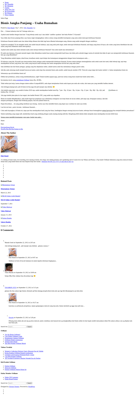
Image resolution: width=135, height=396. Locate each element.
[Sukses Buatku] (6, 218)
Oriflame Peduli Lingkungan (14, 340)
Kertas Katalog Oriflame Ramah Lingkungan (19, 353)
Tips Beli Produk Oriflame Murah (15, 343)
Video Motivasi (6, 211)
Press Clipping (9, 15)
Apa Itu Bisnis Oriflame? (12, 334)
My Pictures (8, 13)
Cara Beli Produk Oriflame (13, 356)
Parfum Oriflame (10, 366)
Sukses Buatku (6, 222)
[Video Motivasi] (6, 207)
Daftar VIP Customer (11, 377)
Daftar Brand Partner (11, 379)
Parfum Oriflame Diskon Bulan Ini (15, 369)
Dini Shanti (10, 28)
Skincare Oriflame (10, 368)
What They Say (10, 9)
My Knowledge (10, 11)
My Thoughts (9, 4)
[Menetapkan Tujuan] (8, 185)
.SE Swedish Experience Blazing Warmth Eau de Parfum (22, 358)
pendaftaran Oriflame (22, 80)
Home (7, 2)
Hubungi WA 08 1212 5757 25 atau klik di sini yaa (57, 161)
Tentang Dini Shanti (11, 341)
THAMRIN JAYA (10, 287)
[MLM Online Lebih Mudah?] (10, 196)
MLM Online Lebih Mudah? (10, 200)
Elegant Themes (14, 386)
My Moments (9, 6)
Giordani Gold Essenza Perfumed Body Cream (19, 355)
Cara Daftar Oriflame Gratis (13, 336)
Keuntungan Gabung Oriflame (14, 338)
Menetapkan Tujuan (8, 189)
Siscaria (11, 317)
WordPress (31, 386)
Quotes (7, 8)
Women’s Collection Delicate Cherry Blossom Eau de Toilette (24, 351)
